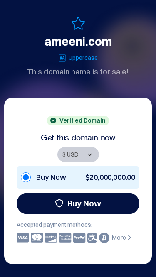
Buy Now (84, 203)
